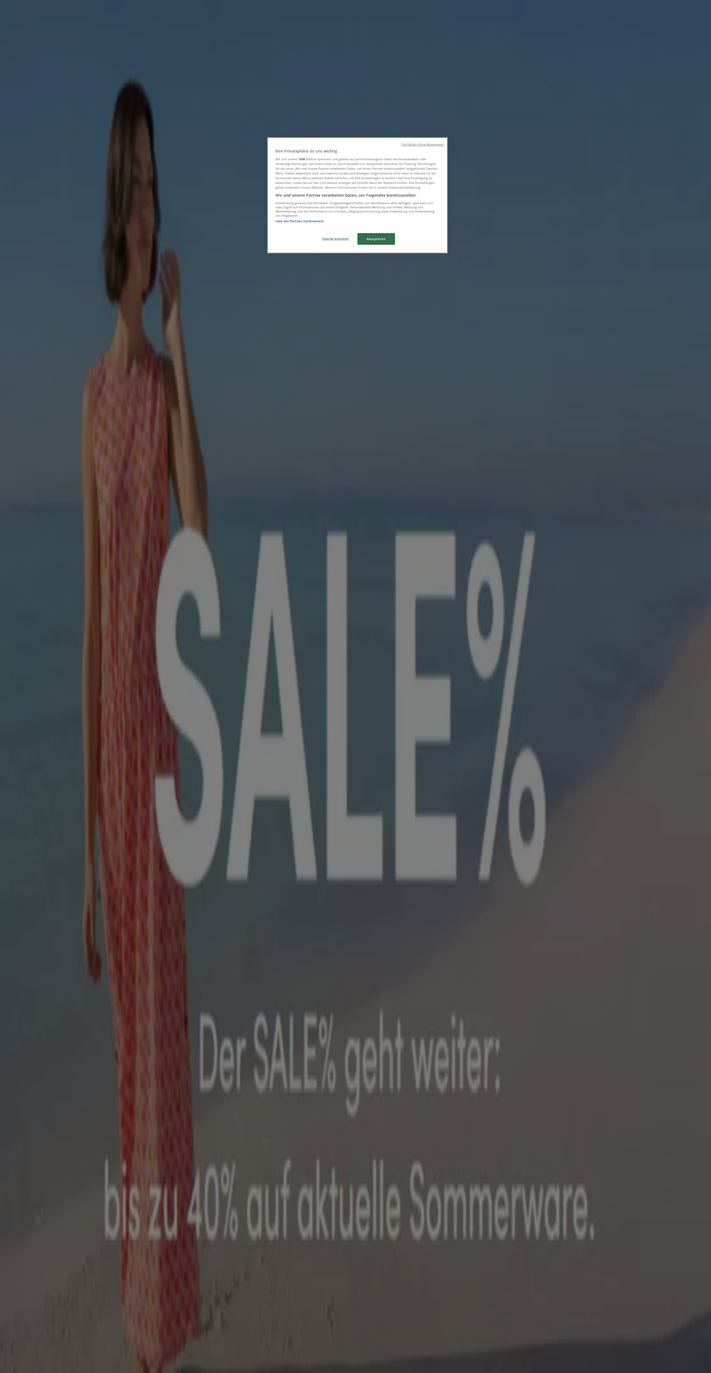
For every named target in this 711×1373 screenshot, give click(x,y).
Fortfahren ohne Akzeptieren (422, 144)
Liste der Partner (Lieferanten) (300, 221)
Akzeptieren (376, 239)
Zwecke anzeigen (335, 238)
